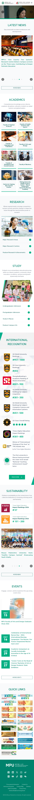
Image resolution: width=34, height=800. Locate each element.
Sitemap (28, 786)
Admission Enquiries (8, 786)
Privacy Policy (22, 788)
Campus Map (20, 786)
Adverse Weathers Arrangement (17, 790)
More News (17, 88)
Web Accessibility (12, 788)
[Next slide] (31, 79)
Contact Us (24, 784)
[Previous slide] (2, 79)
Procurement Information (13, 784)
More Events (17, 677)
